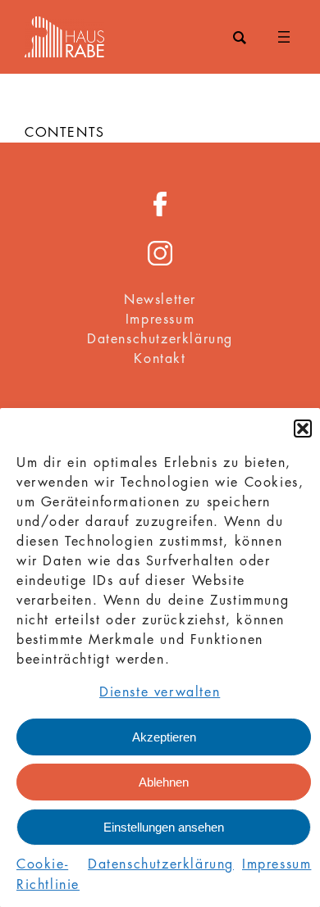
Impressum (276, 864)
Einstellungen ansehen (163, 827)
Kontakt (159, 358)
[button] (303, 428)
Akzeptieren (164, 737)
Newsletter (160, 299)
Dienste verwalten (159, 692)
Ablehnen (164, 782)
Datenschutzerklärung (161, 864)
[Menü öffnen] (283, 36)
